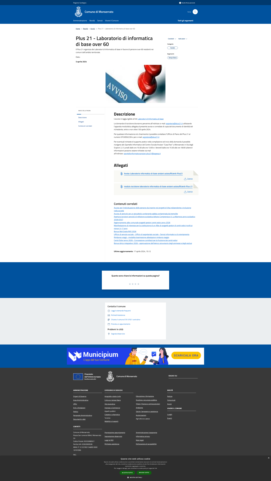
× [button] (268, 458)
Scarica (190, 178)
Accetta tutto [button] (127, 473)
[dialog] (135, 468)
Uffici (75, 404)
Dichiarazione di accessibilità (146, 444)
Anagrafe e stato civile (113, 396)
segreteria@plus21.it (174, 123)
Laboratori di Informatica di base (151, 118)
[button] (135, 477)
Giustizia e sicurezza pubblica (146, 400)
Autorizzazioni (141, 415)
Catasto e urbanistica (112, 414)
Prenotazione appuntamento (115, 432)
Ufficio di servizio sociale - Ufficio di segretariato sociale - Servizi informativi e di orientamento (151, 234)
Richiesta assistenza (112, 444)
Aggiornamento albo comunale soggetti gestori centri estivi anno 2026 (142, 222)
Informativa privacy (143, 436)
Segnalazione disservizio (113, 436)
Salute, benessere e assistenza (147, 411)
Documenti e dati (79, 419)
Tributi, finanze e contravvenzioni (148, 404)
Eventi (169, 418)
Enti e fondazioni (79, 408)
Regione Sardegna (79, 2)
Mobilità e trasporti (111, 421)
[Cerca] (195, 11)
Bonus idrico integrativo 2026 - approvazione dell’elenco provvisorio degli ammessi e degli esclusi (153, 243)
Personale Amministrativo (82, 415)
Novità (85, 28)
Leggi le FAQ (109, 440)
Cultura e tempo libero (113, 400)
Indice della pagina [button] (84, 111)
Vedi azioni (181, 39)
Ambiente (139, 407)
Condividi (171, 39)
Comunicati (171, 400)
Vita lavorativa (110, 404)
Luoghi (169, 414)
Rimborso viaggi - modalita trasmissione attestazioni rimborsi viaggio (141, 237)
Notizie (169, 396)
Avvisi (93, 28)
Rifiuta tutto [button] (144, 472)
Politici (75, 411)
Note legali (140, 440)
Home (78, 28)
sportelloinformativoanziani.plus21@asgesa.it (142, 153)
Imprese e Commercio (112, 408)
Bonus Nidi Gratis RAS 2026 (125, 231)
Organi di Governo (79, 396)
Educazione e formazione (145, 396)
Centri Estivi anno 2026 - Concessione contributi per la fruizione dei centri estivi (145, 240)
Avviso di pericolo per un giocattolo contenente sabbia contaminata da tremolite (146, 213)
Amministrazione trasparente (146, 432)
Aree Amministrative (80, 400)
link (156, 468)
